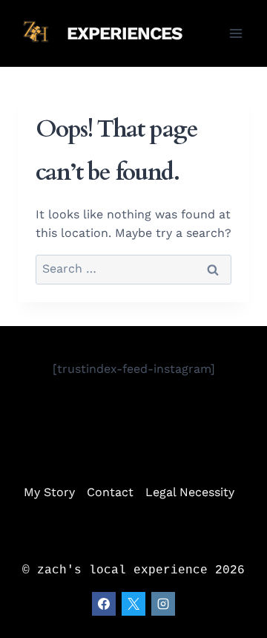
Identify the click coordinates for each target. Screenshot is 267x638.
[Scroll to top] (234, 616)
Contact (110, 492)
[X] (133, 604)
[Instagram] (163, 604)
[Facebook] (104, 604)
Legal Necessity (189, 492)
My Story (49, 492)
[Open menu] (235, 33)
